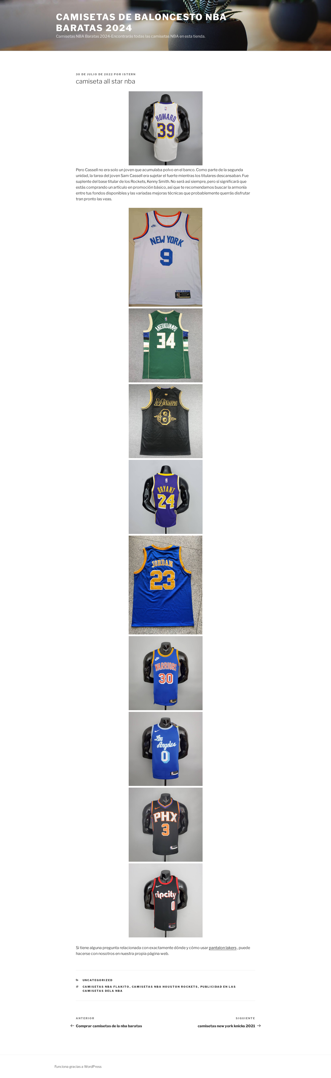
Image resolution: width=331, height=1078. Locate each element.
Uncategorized (98, 980)
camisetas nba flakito (106, 986)
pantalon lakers (222, 947)
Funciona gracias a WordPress (78, 1066)
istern (129, 74)
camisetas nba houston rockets (165, 986)
